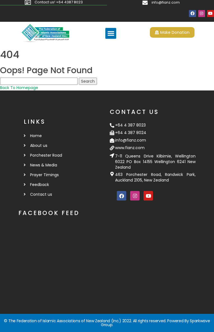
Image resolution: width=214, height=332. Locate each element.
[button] (110, 33)
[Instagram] (201, 13)
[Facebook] (192, 13)
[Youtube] (210, 13)
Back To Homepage (19, 87)
